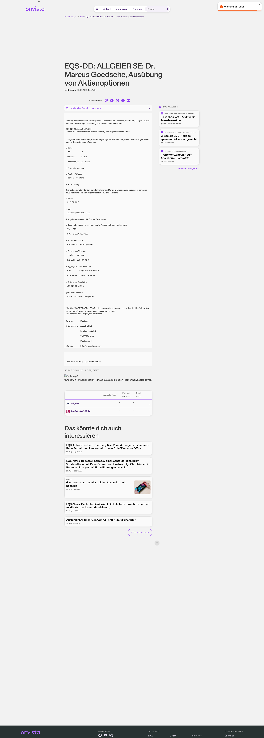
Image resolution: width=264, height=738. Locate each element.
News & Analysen (71, 17)
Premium (137, 8)
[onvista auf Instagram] (111, 736)
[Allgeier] (68, 403)
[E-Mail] (128, 101)
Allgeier (75, 403)
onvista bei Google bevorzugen (86, 108)
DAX (150, 735)
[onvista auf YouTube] (105, 736)
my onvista (121, 8)
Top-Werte (196, 735)
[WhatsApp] (117, 101)
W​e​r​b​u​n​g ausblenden (156, 37)
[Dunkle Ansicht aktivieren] (39, 1)
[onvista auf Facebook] (100, 736)
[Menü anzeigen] (97, 9)
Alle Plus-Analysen (187, 168)
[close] (260, 4)
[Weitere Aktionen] (149, 403)
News (82, 17)
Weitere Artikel (140, 532)
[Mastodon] (106, 101)
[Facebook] (111, 101)
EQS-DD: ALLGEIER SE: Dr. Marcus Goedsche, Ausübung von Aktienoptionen (115, 17)
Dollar (173, 735)
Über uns (229, 735)
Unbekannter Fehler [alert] (234, 7)
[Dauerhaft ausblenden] (150, 108)
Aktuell (107, 8)
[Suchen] (166, 9)
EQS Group (70, 89)
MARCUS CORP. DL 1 (82, 411)
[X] (123, 101)
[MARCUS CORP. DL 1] (68, 411)
